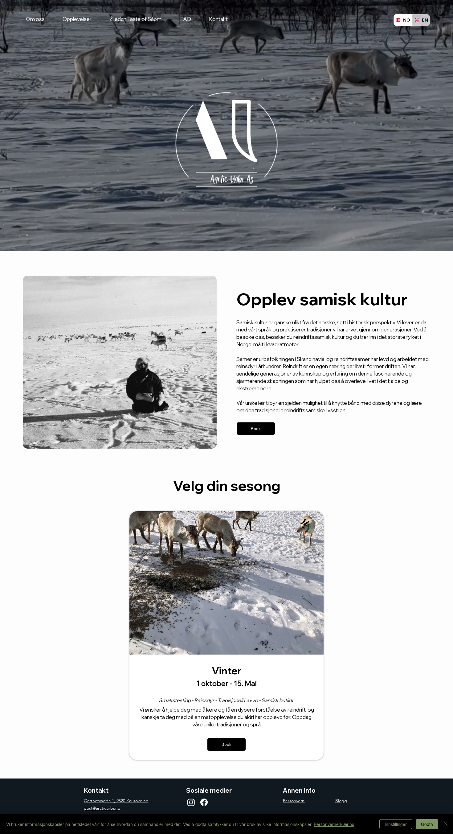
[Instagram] (191, 802)
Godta (427, 824)
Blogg (341, 800)
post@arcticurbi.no (102, 808)
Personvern (293, 800)
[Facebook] (204, 802)
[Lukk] (445, 824)
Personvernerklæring (334, 824)
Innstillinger (396, 824)
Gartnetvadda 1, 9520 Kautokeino (116, 800)
